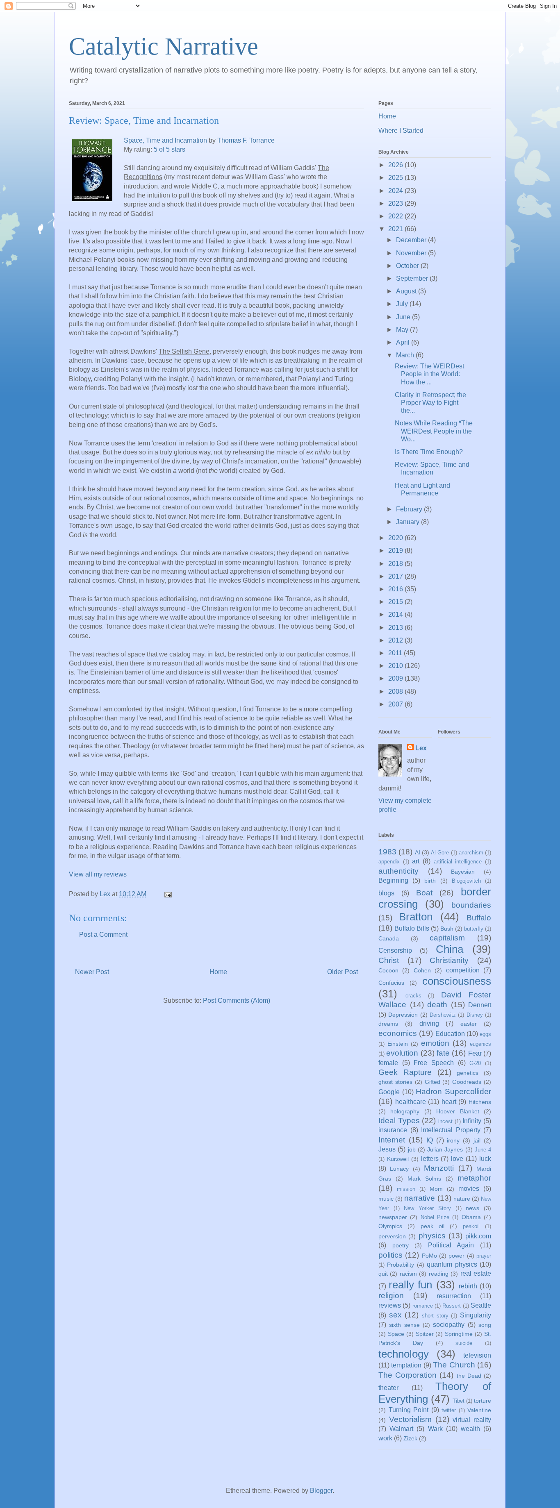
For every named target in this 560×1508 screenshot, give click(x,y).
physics (432, 1235)
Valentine (479, 1410)
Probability (400, 1264)
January (408, 521)
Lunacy (399, 1168)
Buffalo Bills (411, 928)
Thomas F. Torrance (246, 140)
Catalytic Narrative (163, 46)
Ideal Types (399, 1120)
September (413, 278)
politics (390, 1255)
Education (450, 1033)
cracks (413, 995)
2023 (396, 203)
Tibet (458, 1401)
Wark (435, 1428)
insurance (392, 1129)
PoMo (429, 1255)
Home (218, 971)
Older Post (342, 971)
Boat (424, 892)
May (403, 329)
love (457, 1158)
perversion (392, 1236)
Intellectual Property (450, 1129)
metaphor (474, 1178)
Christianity (449, 960)
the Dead (469, 1375)
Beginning (393, 880)
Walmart (401, 1428)
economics (397, 1033)
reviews (389, 1305)
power (456, 1255)
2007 (396, 704)
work (385, 1438)
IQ (429, 1140)
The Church (454, 1364)
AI (417, 852)
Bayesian (463, 871)
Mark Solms (424, 1178)
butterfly (473, 929)
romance (422, 1306)
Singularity (475, 1315)
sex (395, 1314)
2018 (396, 563)
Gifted (432, 1082)
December (412, 239)
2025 (396, 177)
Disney (475, 1015)
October (408, 265)
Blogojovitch (466, 881)
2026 (396, 164)
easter (468, 1023)
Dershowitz (443, 1015)
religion (391, 1295)
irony (453, 1140)
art (415, 861)
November (412, 253)
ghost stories (395, 1082)
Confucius (391, 982)
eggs (485, 1034)
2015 (396, 601)
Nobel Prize (435, 1217)
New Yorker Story (427, 1208)
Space (396, 1334)
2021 (396, 228)
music (386, 1198)
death (437, 1004)
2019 (396, 550)
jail (476, 1140)
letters (430, 1158)
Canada (388, 938)
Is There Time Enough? (429, 451)
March (406, 355)
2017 (396, 576)
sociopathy (448, 1324)
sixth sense (404, 1325)
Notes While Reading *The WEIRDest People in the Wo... (434, 431)
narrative (419, 1198)
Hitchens (480, 1102)
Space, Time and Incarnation (165, 140)
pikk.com (478, 1236)
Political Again (451, 1245)
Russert (451, 1306)
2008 (396, 691)
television (477, 1355)
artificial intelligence (458, 861)
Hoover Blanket (457, 1111)
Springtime (459, 1334)
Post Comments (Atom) (236, 1000)
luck (485, 1158)
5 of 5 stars (169, 149)
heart (449, 1101)
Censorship (395, 950)
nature (461, 1198)
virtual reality (472, 1419)
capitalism (447, 937)
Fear (475, 1053)
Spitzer (425, 1334)
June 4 (483, 1150)
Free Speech (434, 1062)
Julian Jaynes (445, 1149)
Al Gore (440, 852)
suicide (463, 1343)
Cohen (422, 970)
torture (482, 1400)
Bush (446, 928)
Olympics (390, 1226)
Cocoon (388, 970)
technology (403, 1354)
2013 (396, 627)
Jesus (387, 1149)
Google (389, 1091)
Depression (403, 1014)
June (404, 316)
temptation (406, 1365)
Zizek (410, 1438)
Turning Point (409, 1409)
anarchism (471, 852)
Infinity (471, 1120)
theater (388, 1387)
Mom (436, 1189)
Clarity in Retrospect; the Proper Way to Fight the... (430, 402)
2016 (396, 589)
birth (430, 880)
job (412, 1149)
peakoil (471, 1226)
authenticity (398, 871)
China (449, 949)
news (472, 1208)
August (407, 291)
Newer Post (92, 971)
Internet (391, 1140)
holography (404, 1111)
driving (429, 1023)
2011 (396, 653)
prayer (483, 1256)
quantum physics (452, 1264)
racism (408, 1273)
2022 (396, 216)
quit (383, 1273)
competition (463, 970)
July (403, 303)
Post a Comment (103, 934)
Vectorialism (410, 1419)
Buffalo (479, 917)
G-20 (475, 1063)
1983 (387, 851)
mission (406, 1189)
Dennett (479, 1005)
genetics (467, 1073)
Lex (421, 748)
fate (443, 1053)
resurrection (454, 1295)
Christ (388, 960)
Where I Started (400, 130)
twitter (449, 1410)
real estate (475, 1273)
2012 (396, 640)
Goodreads (466, 1082)
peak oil (432, 1226)
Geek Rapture (405, 1072)
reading (438, 1273)
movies (468, 1188)
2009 (396, 678)
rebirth (468, 1286)
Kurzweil (398, 1159)
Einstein (397, 1043)
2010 (396, 665)
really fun (410, 1284)
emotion (435, 1043)
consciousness (456, 981)
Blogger (321, 1490)
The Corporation (407, 1375)
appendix (389, 861)
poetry (400, 1245)
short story (435, 1316)
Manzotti (439, 1168)
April (403, 342)
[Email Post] (167, 893)
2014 (396, 614)
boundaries (471, 905)
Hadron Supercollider (453, 1091)
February (410, 509)
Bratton (416, 916)
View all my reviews (98, 874)
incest (445, 1121)
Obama (471, 1217)
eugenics (480, 1044)
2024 (396, 190)
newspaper (392, 1217)
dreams (388, 1023)
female (388, 1062)
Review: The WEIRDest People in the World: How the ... (429, 374)
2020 (396, 537)
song (484, 1325)
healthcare (410, 1101)
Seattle (481, 1305)
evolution (402, 1053)
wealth (470, 1428)
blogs (386, 893)
